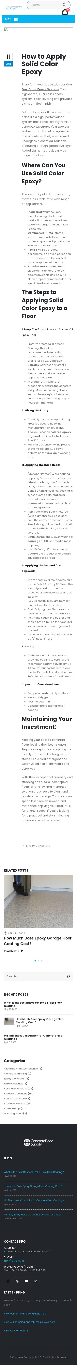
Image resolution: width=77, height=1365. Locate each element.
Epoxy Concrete (38, 846)
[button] (8, 19)
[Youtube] (26, 1281)
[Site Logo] (14, 7)
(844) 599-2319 (14, 1261)
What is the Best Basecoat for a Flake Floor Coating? (33, 1004)
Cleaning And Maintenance (21, 1068)
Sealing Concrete (15, 1098)
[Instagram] (36, 1281)
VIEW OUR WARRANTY (16, 1330)
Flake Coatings (13, 1083)
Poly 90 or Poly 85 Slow (51, 584)
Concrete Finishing (15, 1073)
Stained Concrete (15, 1103)
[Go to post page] (9, 1021)
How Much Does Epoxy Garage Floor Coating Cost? (40, 1020)
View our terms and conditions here (25, 1313)
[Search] (64, 5)
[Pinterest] (17, 1281)
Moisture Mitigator (42, 482)
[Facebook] (8, 1281)
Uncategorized (13, 1113)
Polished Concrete (15, 1088)
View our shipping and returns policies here (29, 1322)
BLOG (8, 1158)
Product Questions (15, 1093)
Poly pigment (43, 609)
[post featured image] (38, 901)
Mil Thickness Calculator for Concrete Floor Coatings (34, 1037)
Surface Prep (12, 1108)
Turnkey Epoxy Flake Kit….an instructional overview (32, 1214)
